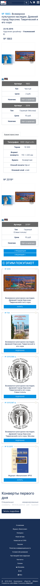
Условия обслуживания (20, 552)
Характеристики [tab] (11, 134)
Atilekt (16, 583)
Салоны (20, 563)
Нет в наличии (28, 99)
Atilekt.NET (29, 583)
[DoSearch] (26, 2)
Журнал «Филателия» (20, 529)
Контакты (20, 559)
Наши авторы (20, 536)
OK (20, 571)
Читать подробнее (11, 511)
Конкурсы (20, 533)
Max (20, 575)
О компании (20, 525)
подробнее (20, 350)
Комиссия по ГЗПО (20, 540)
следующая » (20, 255)
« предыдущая (20, 251)
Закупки (20, 544)
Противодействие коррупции (20, 556)
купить (20, 307)
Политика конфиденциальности (20, 548)
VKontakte (20, 567)
